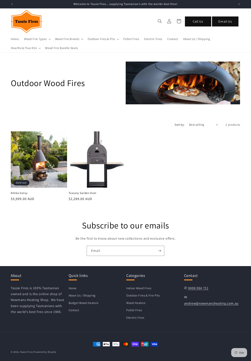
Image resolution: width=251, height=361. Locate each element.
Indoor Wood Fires (138, 288)
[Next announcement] (239, 4)
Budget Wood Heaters (84, 303)
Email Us (225, 21)
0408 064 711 (198, 288)
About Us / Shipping (82, 295)
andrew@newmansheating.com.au (211, 303)
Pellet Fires (134, 310)
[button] (37, 39)
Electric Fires (135, 317)
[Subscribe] (159, 251)
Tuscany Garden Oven (83, 193)
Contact (74, 310)
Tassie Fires (26, 351)
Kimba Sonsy (19, 193)
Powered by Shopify (44, 351)
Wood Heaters (136, 303)
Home (73, 288)
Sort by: (180, 124)
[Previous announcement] (12, 4)
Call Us (198, 21)
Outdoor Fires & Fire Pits (143, 295)
